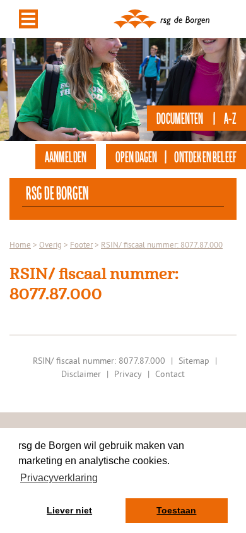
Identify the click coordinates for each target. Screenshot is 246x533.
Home (20, 244)
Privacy (128, 374)
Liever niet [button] (69, 510)
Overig (50, 244)
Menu (28, 18)
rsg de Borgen (57, 192)
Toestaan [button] (176, 510)
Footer (81, 244)
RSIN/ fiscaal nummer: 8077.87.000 (162, 244)
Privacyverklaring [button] (59, 477)
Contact (170, 374)
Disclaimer (81, 374)
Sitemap (194, 360)
